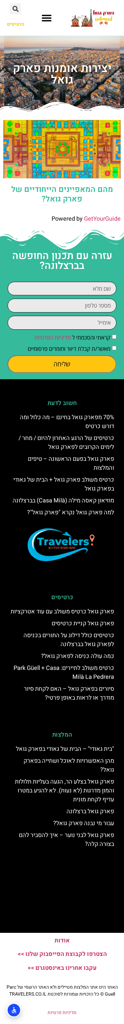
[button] (47, 18)
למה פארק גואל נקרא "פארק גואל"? (70, 512)
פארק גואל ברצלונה (90, 811)
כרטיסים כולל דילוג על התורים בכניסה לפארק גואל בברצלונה (68, 640)
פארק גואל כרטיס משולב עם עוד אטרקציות (62, 611)
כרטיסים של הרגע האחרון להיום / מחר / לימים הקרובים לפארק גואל (66, 443)
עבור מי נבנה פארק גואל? (83, 823)
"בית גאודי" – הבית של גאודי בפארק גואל (65, 749)
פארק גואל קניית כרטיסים (83, 623)
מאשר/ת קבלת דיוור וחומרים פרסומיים (69, 348)
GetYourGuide (102, 218)
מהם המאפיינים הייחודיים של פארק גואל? (62, 194)
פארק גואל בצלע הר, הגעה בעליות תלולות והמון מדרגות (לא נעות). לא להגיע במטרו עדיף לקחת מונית (64, 790)
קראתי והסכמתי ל (72, 337)
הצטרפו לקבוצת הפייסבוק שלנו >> (62, 954)
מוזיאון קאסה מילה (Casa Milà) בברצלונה (63, 500)
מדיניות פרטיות (62, 1012)
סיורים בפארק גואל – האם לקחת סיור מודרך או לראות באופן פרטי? (69, 693)
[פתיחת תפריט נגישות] (14, 1010)
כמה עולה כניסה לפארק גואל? (77, 656)
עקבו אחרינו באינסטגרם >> (62, 968)
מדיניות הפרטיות (52, 337)
